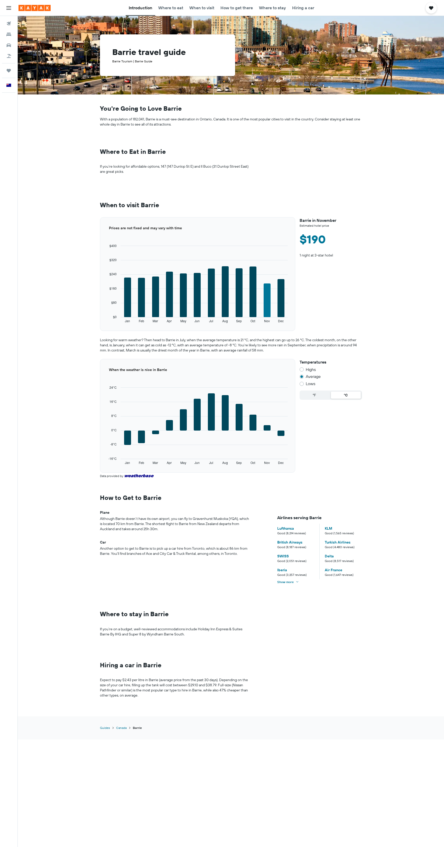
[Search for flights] (8, 23)
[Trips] (8, 70)
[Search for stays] (8, 34)
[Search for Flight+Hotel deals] (8, 56)
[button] (8, 8)
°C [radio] (346, 395)
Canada (121, 728)
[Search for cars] (8, 45)
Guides (105, 728)
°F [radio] (314, 395)
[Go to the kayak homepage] (34, 8)
